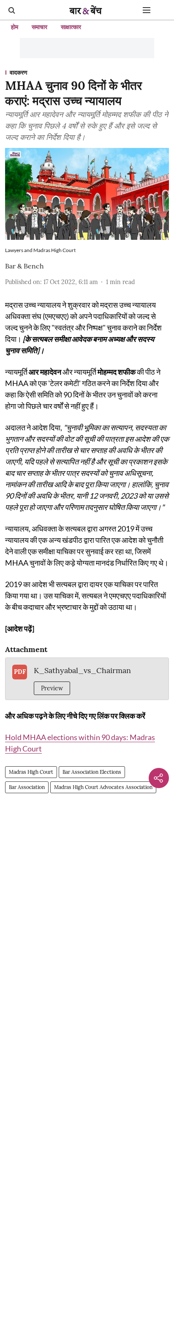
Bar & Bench (24, 266)
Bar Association (27, 787)
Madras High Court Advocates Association (103, 787)
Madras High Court (31, 772)
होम (14, 27)
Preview (52, 688)
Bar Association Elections (92, 772)
